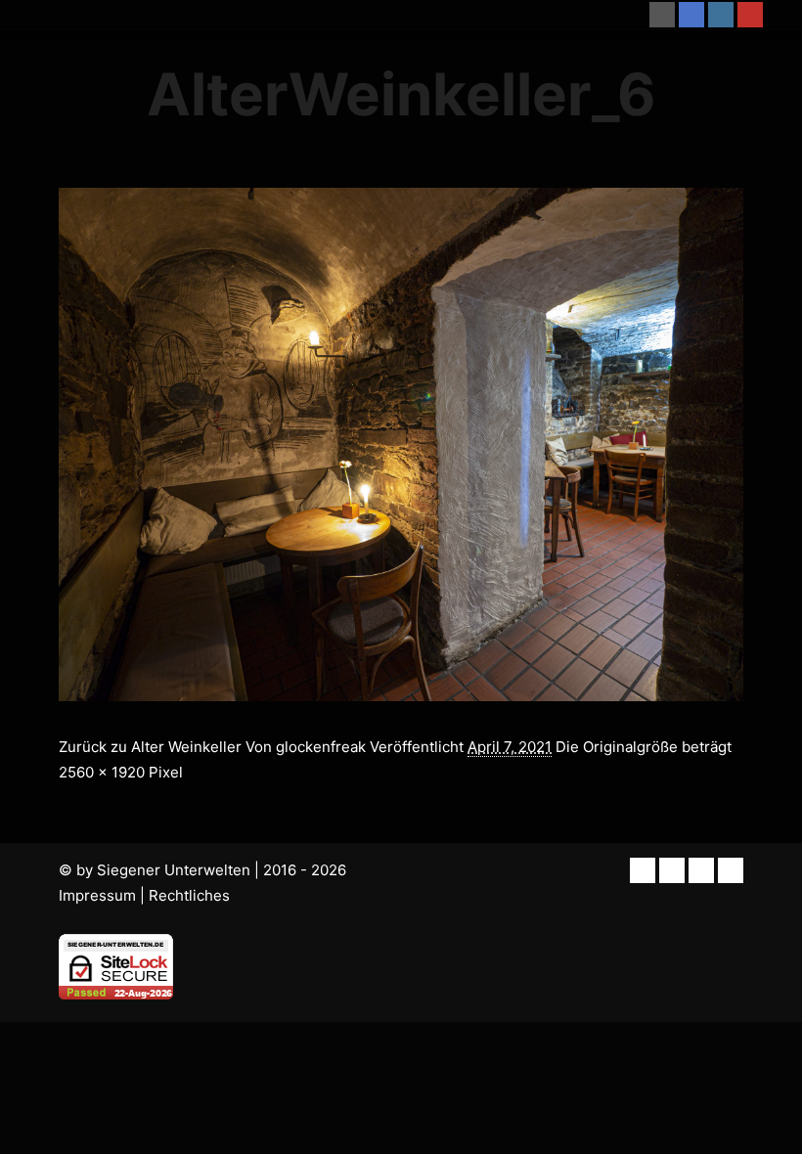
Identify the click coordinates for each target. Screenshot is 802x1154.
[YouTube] (750, 14)
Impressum (97, 895)
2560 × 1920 (102, 772)
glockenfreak (321, 746)
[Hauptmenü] (601, 14)
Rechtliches (189, 895)
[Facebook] (691, 14)
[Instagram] (721, 14)
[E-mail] (662, 14)
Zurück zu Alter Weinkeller (150, 746)
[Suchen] (566, 14)
